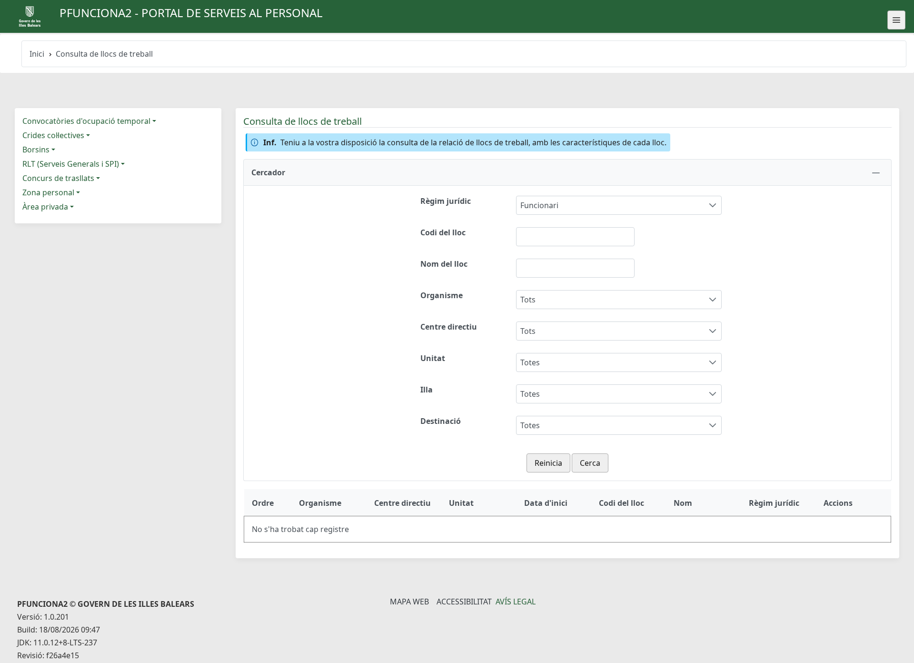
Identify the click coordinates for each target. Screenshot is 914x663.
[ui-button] (896, 20)
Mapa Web (409, 601)
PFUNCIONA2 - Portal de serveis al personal (191, 12)
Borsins (36, 149)
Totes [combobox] (530, 362)
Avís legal (516, 601)
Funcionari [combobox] (539, 205)
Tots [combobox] (528, 299)
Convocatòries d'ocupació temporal (86, 121)
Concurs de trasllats (58, 178)
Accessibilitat (464, 601)
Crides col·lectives (53, 135)
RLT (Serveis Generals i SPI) (70, 164)
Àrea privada (45, 206)
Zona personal (48, 192)
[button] (567, 172)
